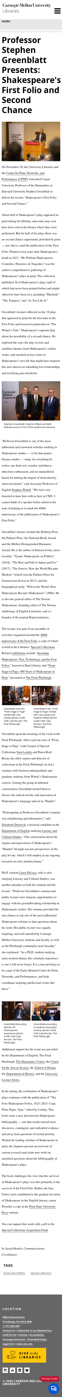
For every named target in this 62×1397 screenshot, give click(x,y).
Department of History (20, 1074)
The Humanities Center (30, 1061)
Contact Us (9, 1330)
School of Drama (45, 1067)
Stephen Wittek (21, 490)
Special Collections (43, 647)
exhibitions (18, 653)
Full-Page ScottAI (49, 1379)
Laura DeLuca (28, 872)
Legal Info (8, 1343)
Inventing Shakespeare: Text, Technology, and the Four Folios (29, 659)
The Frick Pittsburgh (38, 677)
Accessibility (37, 1334)
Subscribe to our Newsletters (35, 1330)
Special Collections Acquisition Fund (25, 1230)
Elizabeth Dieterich (14, 824)
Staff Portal (9, 1334)
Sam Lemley (24, 752)
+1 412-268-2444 (11, 1326)
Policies (22, 1334)
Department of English (16, 831)
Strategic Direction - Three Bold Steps (25, 1339)
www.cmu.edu (25, 1343)
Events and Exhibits (14, 1273)
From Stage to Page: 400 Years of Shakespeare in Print (28, 671)
